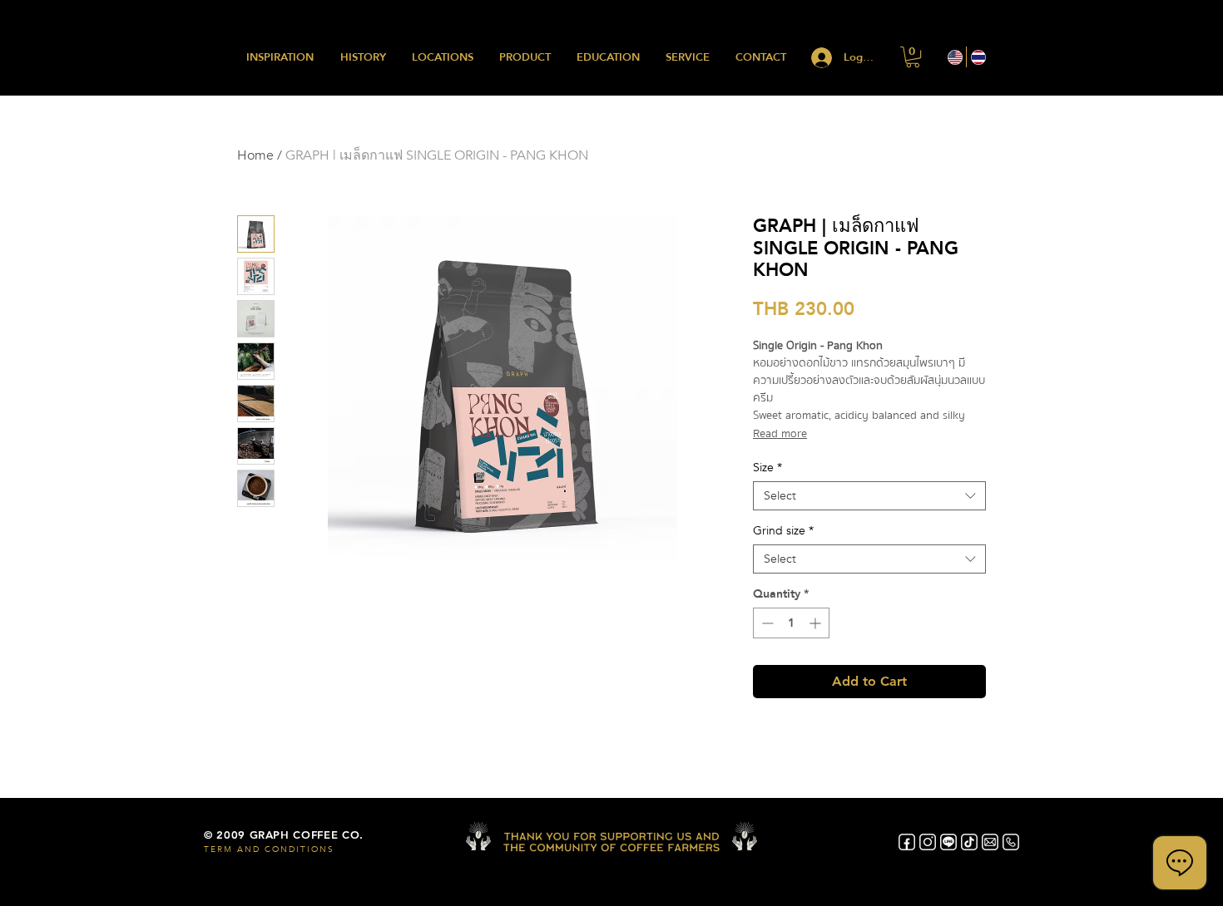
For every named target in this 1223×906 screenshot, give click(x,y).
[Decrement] (765, 623)
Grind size (783, 531)
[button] (912, 57)
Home (255, 155)
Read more (780, 434)
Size (767, 467)
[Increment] (816, 623)
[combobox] (869, 495)
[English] (954, 57)
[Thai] (977, 57)
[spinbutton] (791, 623)
